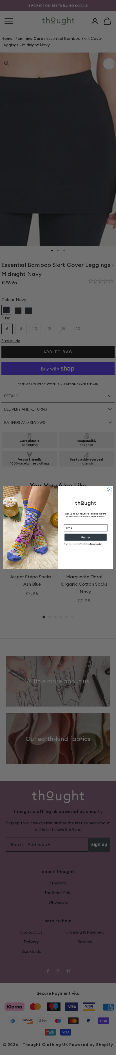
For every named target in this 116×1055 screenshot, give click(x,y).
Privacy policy (96, 544)
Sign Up (85, 537)
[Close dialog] (109, 489)
